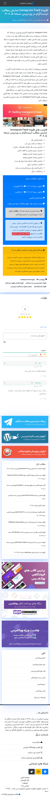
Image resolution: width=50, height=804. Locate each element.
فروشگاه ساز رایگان (39, 698)
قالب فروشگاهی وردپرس (38, 671)
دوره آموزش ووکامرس (38, 665)
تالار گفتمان (25, 780)
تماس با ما (25, 786)
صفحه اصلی (25, 777)
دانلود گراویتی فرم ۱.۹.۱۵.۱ (37, 506)
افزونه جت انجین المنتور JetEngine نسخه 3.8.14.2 (29, 553)
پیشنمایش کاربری (36, 198)
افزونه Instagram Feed (28, 280)
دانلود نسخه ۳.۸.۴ (35, 192)
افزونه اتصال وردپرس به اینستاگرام (36, 283)
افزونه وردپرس (36, 20)
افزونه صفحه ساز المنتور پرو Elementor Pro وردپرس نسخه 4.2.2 (26, 469)
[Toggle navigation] (5, 3)
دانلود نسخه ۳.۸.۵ (35, 186)
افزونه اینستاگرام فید (40, 287)
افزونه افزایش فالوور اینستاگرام (14, 283)
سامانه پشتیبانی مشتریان (21, 233)
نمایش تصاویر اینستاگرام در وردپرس (21, 287)
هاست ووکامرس (40, 691)
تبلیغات (25, 783)
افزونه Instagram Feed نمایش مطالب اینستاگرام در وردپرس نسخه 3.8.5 (25, 12)
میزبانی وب (36, 742)
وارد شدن (43, 327)
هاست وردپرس (12, 794)
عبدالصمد (38, 383)
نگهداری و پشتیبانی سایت (30, 758)
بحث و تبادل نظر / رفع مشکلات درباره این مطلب (25, 204)
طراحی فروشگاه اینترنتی (32, 747)
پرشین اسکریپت (25, 3)
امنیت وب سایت (34, 752)
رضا (39, 363)
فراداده (4, 794)
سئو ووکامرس (41, 684)
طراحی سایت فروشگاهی (38, 678)
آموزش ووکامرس (40, 658)
